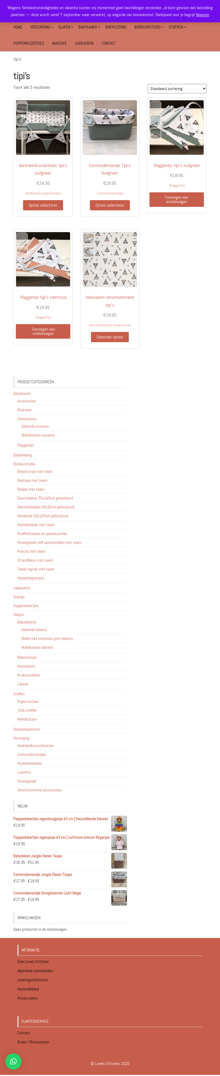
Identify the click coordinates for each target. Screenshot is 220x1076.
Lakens (22, 683)
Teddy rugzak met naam (35, 569)
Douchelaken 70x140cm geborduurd (45, 498)
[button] (13, 1061)
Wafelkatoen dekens (37, 647)
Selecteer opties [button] (110, 337)
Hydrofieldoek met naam (36, 524)
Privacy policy (27, 998)
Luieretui (24, 772)
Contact (109, 43)
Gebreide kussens (35, 426)
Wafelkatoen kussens (38, 435)
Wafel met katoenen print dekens (47, 638)
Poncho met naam (31, 551)
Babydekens (26, 622)
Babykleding (115, 27)
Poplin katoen (28, 701)
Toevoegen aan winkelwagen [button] (176, 199)
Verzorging (40, 27)
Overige (19, 596)
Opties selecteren (43, 205)
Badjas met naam (31, 489)
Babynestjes (27, 657)
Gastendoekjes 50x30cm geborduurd (45, 506)
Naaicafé (59, 43)
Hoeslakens (26, 666)
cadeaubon (21, 587)
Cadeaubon (84, 43)
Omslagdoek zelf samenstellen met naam (49, 542)
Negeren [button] (202, 14)
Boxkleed (24, 409)
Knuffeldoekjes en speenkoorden (42, 533)
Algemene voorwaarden (35, 970)
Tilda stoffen (27, 710)
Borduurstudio (147, 27)
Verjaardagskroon (30, 578)
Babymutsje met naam (35, 471)
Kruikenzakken (28, 675)
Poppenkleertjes (28, 43)
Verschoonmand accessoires (110, 325)
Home (17, 27)
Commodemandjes (110, 193)
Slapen (64, 27)
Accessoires (26, 401)
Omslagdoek (26, 781)
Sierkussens (26, 418)
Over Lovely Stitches (33, 961)
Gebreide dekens (34, 629)
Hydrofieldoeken (29, 763)
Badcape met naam (32, 480)
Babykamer (87, 27)
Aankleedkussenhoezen (43, 193)
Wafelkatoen (27, 719)
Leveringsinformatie (33, 979)
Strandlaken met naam (35, 560)
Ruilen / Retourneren (33, 1042)
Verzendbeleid (28, 989)
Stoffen (176, 27)
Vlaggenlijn (177, 185)
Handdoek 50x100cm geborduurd (42, 515)
